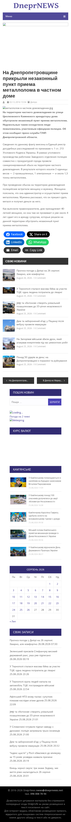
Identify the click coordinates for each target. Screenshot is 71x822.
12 (28, 596)
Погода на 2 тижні (20, 416)
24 (13, 609)
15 (49, 596)
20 (35, 603)
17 (13, 603)
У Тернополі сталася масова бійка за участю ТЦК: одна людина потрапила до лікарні (42, 290)
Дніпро (33, 102)
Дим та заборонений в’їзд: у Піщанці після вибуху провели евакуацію (40, 323)
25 (21, 609)
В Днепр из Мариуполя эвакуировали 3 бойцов (55, 380)
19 (28, 603)
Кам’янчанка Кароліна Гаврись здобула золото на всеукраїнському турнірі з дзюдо (44, 515)
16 (57, 596)
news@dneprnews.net (49, 790)
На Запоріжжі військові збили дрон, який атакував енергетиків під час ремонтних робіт (42, 341)
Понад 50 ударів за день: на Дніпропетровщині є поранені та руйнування (42, 359)
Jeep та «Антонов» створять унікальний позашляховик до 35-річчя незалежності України (39, 306)
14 (42, 596)
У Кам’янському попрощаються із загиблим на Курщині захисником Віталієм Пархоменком (45, 481)
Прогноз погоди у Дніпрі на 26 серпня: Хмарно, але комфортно (38, 272)
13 (35, 596)
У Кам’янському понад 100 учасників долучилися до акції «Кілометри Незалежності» (43, 498)
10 (13, 596)
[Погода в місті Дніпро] (35, 412)
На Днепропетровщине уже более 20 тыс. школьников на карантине (21, 380)
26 (28, 609)
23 (57, 603)
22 (49, 603)
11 (21, 596)
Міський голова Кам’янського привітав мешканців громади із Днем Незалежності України (44, 533)
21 (42, 603)
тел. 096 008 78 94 (35, 793)
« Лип (13, 621)
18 (21, 603)
